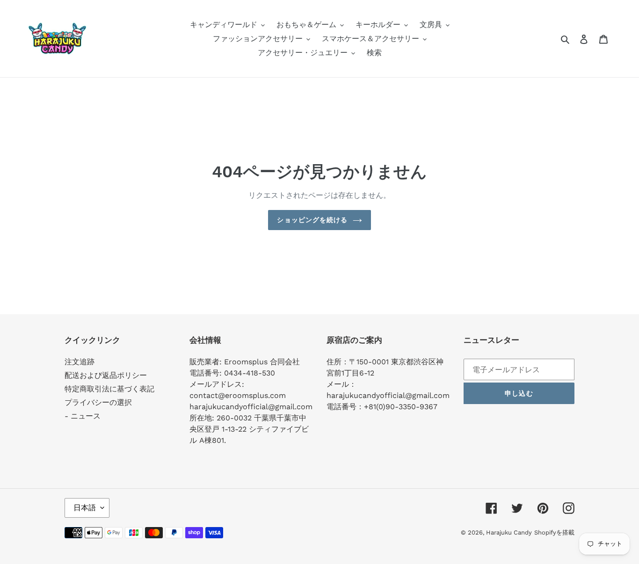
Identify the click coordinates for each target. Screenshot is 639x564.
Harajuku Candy (509, 532)
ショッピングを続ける (312, 220)
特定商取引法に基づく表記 (109, 388)
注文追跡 (79, 361)
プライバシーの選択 (98, 402)
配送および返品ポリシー (106, 375)
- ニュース (83, 416)
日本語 (84, 507)
